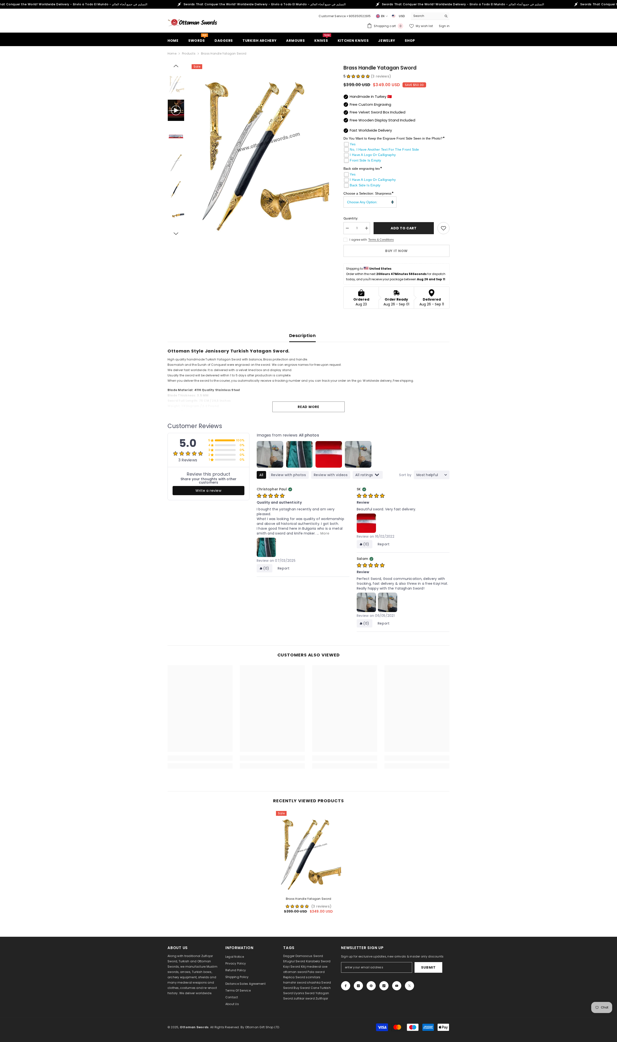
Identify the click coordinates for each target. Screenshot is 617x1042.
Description (302, 335)
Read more (308, 406)
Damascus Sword (309, 956)
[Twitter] (409, 985)
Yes (352, 144)
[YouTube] (396, 985)
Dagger (289, 956)
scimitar (312, 977)
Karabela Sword (318, 961)
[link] (200, 758)
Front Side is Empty (365, 160)
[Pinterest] (371, 985)
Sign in (444, 26)
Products (188, 53)
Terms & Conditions (381, 239)
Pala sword (316, 972)
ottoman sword (295, 972)
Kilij (303, 967)
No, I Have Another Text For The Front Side (384, 149)
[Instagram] (358, 985)
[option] (260, 150)
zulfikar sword (304, 998)
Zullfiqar (321, 998)
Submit (428, 967)
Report (284, 568)
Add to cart (404, 228)
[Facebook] (345, 985)
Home (172, 53)
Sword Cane (309, 988)
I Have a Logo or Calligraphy (373, 155)
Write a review (208, 490)
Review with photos (288, 474)
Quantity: (350, 218)
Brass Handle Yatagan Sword (308, 899)
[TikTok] (384, 985)
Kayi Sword (291, 967)
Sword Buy (291, 988)
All (261, 474)
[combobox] (426, 16)
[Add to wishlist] (443, 228)
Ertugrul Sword (294, 961)
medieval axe (317, 967)
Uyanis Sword (304, 993)
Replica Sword (294, 977)
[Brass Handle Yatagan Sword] (308, 852)
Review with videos (331, 474)
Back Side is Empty (365, 185)
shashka (314, 982)
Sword (326, 982)
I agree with (358, 240)
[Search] (430, 16)
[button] (176, 66)
